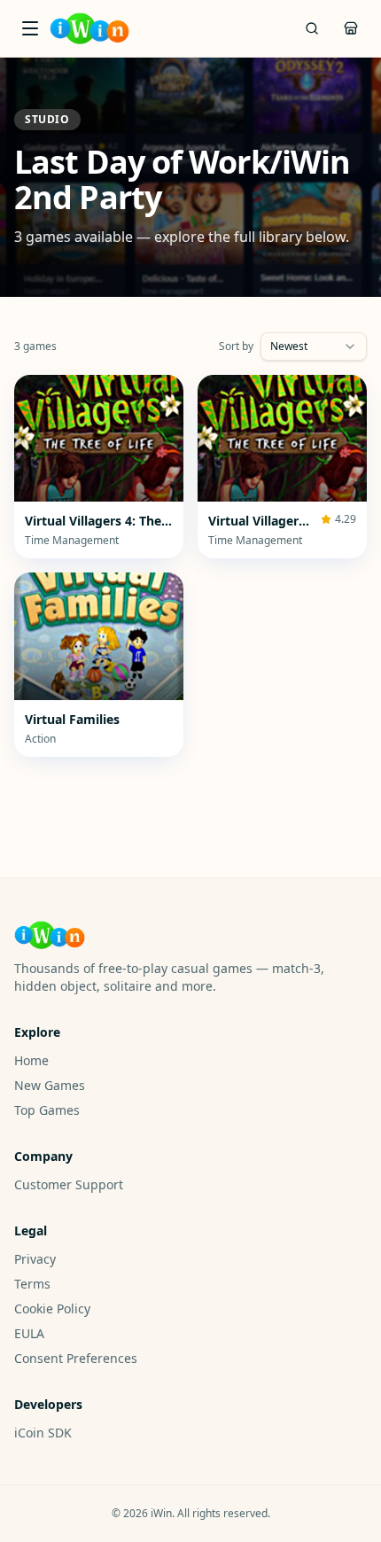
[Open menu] (30, 28)
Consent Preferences (75, 1358)
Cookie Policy (52, 1308)
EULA (29, 1333)
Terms (32, 1283)
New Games (49, 1085)
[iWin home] (89, 28)
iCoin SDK (43, 1432)
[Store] (351, 28)
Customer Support (68, 1184)
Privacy (35, 1258)
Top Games (47, 1110)
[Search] (312, 28)
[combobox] (313, 346)
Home (31, 1060)
